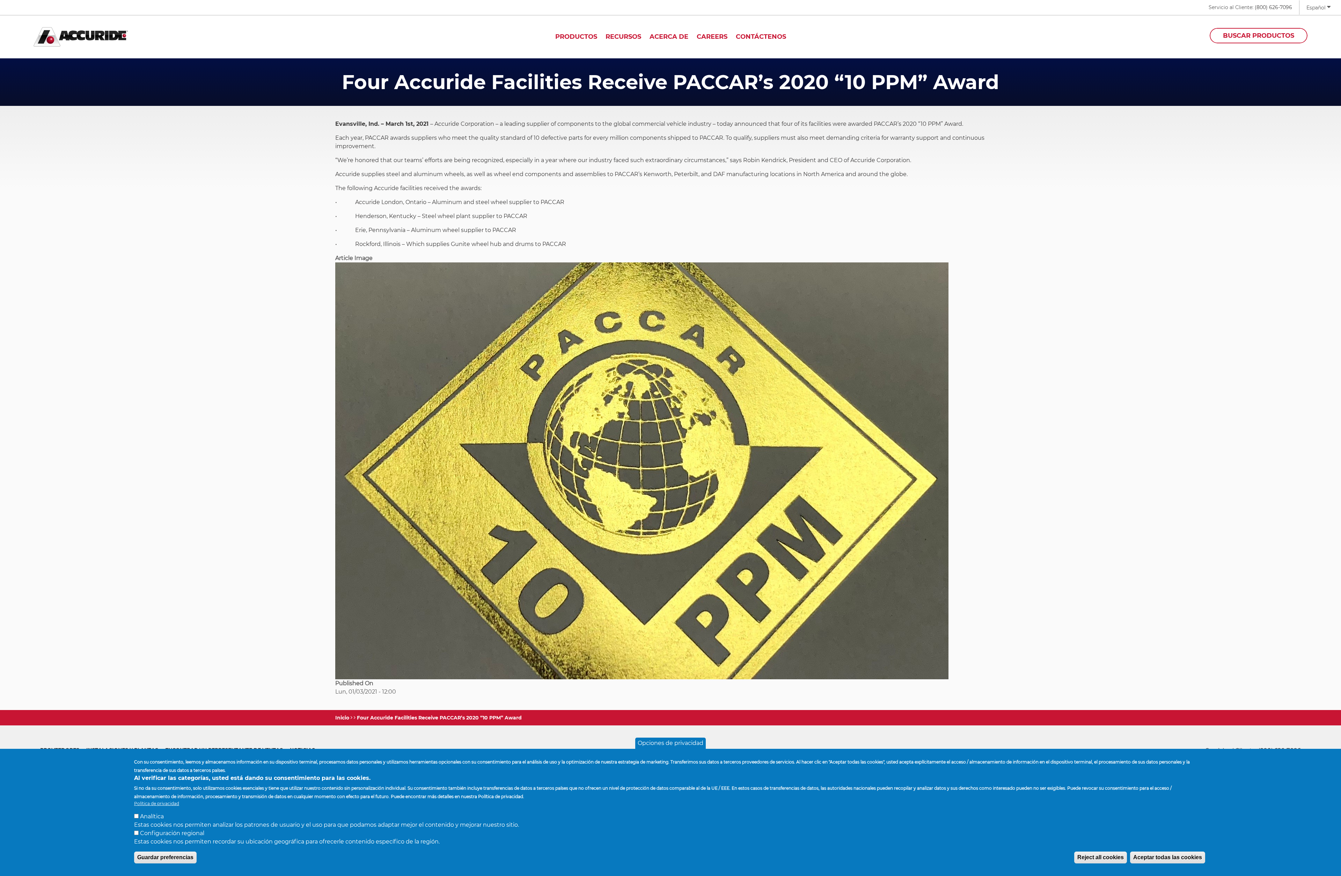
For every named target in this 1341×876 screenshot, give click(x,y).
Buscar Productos (1258, 35)
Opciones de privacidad (670, 743)
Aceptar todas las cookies (1167, 857)
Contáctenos (761, 37)
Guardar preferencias (165, 857)
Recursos (623, 37)
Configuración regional (172, 833)
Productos (576, 37)
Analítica (152, 816)
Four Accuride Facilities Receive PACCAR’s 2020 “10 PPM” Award (439, 718)
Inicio (342, 718)
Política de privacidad (156, 803)
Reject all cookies (1100, 857)
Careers (712, 37)
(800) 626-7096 (1273, 7)
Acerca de (669, 37)
